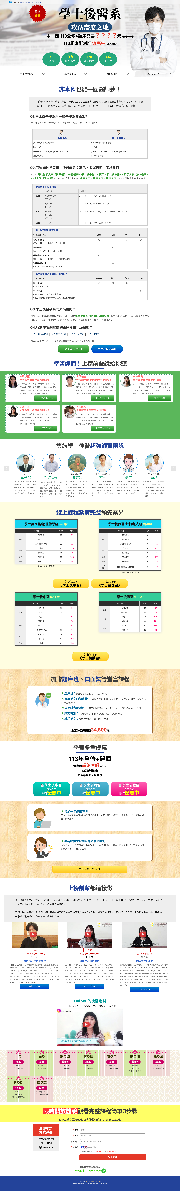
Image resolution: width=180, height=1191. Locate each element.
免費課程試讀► (107, 349)
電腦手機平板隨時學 (36, 2)
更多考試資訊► (73, 349)
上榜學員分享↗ (76, 334)
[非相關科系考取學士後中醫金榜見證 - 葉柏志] (34, 935)
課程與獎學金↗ (58, 334)
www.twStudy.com (25, 2)
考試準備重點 (69, 73)
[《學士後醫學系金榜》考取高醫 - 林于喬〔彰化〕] (89, 935)
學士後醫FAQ (27, 73)
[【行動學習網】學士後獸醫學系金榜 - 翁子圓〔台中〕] (144, 935)
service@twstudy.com (93, 1181)
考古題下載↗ (93, 334)
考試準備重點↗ (41, 334)
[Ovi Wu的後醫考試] (90, 1027)
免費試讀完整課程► (90, 869)
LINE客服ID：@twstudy (87, 1170)
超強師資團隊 (111, 73)
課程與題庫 (153, 73)
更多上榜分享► (35, 986)
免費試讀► (71, 583)
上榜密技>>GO (46, 398)
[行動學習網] (10, 1)
